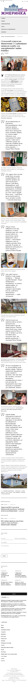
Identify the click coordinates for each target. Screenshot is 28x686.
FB (27, 1)
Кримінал (3, 634)
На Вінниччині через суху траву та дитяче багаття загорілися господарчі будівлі (13, 616)
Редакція (6, 53)
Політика (3, 652)
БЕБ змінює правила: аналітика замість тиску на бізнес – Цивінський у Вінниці (12, 523)
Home (2, 504)
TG (22, 1)
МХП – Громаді (9, 492)
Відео (2, 625)
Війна (2, 627)
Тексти (2, 26)
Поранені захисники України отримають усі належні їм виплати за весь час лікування (14, 612)
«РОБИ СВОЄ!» (18, 491)
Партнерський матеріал (10, 36)
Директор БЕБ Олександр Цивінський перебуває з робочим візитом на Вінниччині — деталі (12, 509)
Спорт (2, 658)
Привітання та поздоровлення (8, 29)
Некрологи (3, 32)
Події (2, 649)
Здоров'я (3, 632)
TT (24, 1)
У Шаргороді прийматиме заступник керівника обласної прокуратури (21, 574)
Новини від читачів (5, 23)
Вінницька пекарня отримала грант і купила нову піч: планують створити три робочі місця (13, 601)
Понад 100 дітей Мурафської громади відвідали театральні (20, 583)
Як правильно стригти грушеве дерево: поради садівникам (7, 583)
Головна (3, 18)
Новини (3, 21)
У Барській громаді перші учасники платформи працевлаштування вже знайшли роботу (13, 609)
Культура (3, 636)
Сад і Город (4, 656)
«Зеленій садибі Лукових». (8, 491)
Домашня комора (5, 629)
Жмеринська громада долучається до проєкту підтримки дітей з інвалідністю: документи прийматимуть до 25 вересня (14, 605)
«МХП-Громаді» (15, 81)
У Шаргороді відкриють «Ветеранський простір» (5, 574)
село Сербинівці (16, 492)
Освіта (2, 645)
